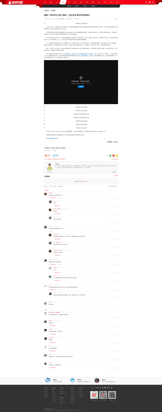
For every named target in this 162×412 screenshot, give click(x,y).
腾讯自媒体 (73, 393)
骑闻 (51, 2)
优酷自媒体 (73, 391)
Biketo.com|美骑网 (60, 18)
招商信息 (72, 401)
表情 (55, 186)
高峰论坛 (54, 398)
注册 (86, 181)
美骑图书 (54, 402)
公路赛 (54, 150)
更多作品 (114, 172)
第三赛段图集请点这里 (52, 138)
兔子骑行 (54, 393)
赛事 (63, 2)
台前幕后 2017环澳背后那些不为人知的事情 (56, 159)
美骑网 (53, 389)
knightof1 (70, 18)
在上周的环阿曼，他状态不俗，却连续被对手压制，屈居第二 (78, 53)
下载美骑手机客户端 (113, 186)
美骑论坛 (54, 395)
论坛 (105, 2)
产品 (57, 2)
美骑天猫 (61, 399)
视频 (93, 2)
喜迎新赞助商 (84, 55)
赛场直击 (77, 5)
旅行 (69, 2)
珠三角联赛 (62, 391)
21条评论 (116, 175)
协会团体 (80, 393)
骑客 (99, 2)
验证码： (45, 186)
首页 (45, 2)
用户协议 (45, 393)
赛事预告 (93, 5)
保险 (111, 2)
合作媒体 (80, 395)
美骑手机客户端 (52, 197)
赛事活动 (80, 389)
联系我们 (45, 389)
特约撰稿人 (46, 396)
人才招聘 (45, 391)
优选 (87, 2)
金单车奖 (54, 400)
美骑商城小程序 (63, 403)
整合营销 (72, 399)
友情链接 (80, 396)
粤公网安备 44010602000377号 (68, 410)
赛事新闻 (69, 5)
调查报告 (54, 396)
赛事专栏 (85, 5)
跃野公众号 (73, 395)
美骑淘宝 (61, 401)
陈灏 (51, 171)
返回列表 (116, 159)
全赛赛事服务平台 (63, 393)
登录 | (84, 181)
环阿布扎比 (47, 150)
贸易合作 (72, 403)
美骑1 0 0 (62, 389)
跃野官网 (72, 389)
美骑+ (53, 391)
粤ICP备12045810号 (78, 410)
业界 (81, 2)
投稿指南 (45, 395)
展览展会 (80, 391)
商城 (117, 2)
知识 (75, 2)
